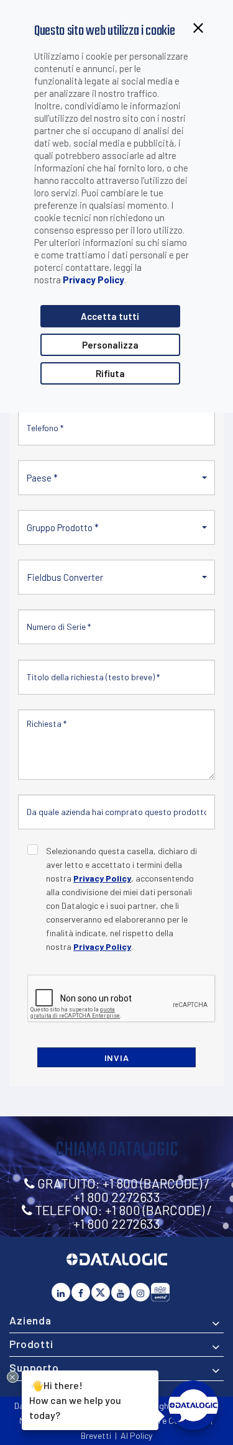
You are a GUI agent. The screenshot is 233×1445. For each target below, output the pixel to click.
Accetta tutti (110, 316)
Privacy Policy (93, 279)
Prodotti (31, 1344)
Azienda (30, 1320)
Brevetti (96, 1435)
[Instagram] (140, 1292)
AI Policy (136, 1435)
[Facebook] (80, 1292)
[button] (116, 477)
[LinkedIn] (61, 1292)
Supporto (34, 1367)
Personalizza (110, 344)
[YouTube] (120, 1292)
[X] (100, 1292)
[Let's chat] (193, 1405)
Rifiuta (110, 373)
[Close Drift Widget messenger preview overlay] (13, 1377)
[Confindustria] (160, 1292)
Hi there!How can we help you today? (75, 1399)
